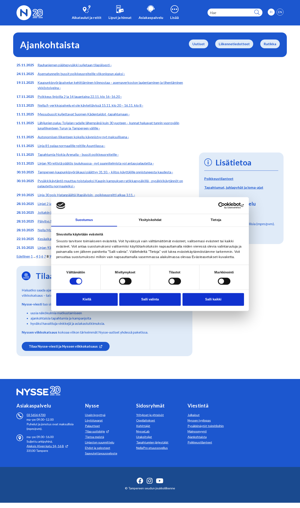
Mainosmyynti (197, 431)
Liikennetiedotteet (234, 44)
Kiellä (87, 299)
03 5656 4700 (36, 415)
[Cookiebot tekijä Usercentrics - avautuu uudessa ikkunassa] (225, 205)
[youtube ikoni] (159, 480)
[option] (280, 12)
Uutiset (198, 44)
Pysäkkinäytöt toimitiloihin (206, 426)
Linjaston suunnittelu (99, 442)
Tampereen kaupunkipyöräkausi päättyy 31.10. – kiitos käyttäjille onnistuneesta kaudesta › (105, 172)
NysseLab (143, 431)
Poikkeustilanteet (218, 178)
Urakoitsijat (144, 437)
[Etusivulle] (29, 12)
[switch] (125, 281)
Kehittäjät (143, 426)
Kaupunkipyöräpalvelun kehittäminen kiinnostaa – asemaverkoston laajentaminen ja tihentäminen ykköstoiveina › (110, 85)
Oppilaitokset (145, 420)
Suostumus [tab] (84, 220)
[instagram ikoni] (149, 480)
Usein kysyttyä (95, 415)
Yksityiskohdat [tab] (150, 220)
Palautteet (92, 426)
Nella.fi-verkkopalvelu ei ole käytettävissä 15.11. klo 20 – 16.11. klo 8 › (90, 105)
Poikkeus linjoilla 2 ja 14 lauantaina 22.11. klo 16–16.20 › (80, 96)
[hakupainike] (257, 13)
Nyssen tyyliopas (199, 420)
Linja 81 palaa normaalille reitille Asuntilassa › (71, 146)
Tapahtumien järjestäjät (152, 442)
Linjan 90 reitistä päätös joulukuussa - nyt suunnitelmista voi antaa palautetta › (96, 163)
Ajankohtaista (197, 437)
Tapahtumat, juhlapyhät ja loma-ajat (233, 187)
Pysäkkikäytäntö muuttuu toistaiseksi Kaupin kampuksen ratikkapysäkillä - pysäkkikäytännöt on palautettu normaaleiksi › (110, 183)
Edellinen (23, 256)
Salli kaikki (213, 299)
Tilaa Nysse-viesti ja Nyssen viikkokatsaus (63, 346)
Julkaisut (194, 415)
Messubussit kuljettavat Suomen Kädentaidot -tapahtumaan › (84, 114)
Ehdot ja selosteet (97, 448)
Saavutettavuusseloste (101, 453)
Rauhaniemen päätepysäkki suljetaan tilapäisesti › (75, 65)
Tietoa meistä (94, 437)
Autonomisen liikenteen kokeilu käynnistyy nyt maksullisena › (83, 137)
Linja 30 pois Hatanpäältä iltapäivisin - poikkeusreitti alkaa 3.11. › (86, 195)
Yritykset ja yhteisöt (150, 415)
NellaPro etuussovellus (152, 448)
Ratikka (270, 44)
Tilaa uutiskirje (95, 431)
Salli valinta (150, 299)
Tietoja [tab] (216, 220)
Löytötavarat (94, 420)
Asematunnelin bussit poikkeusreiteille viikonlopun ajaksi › (81, 74)
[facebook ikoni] (140, 480)
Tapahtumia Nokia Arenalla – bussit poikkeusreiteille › (78, 154)
